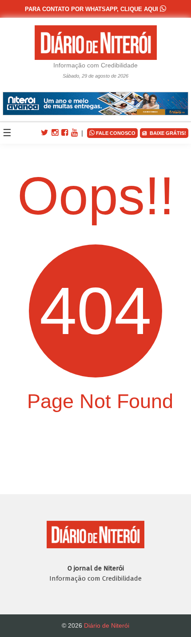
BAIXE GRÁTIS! (166, 133)
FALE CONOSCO (112, 133)
